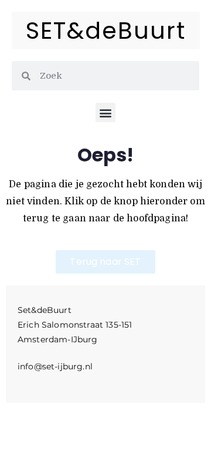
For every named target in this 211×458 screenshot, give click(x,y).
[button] (105, 112)
